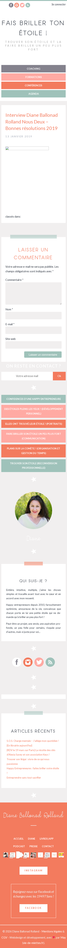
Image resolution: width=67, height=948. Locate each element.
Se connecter (59, 4)
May (63, 937)
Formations (33, 77)
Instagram (33, 870)
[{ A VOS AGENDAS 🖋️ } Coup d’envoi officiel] (12, 854)
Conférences (33, 85)
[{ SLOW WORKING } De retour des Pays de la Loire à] (33, 854)
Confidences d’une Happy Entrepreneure (33, 398)
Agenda (33, 93)
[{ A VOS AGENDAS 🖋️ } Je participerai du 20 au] (26, 854)
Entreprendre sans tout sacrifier (24, 777)
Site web (10, 338)
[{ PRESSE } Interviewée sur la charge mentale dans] (61, 854)
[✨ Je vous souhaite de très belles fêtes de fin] (54, 854)
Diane (31, 838)
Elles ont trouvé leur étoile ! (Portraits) (33, 423)
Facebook (33, 908)
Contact (48, 846)
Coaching (33, 68)
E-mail (10, 324)
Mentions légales (52, 931)
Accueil (18, 838)
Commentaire (14, 279)
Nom (9, 309)
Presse (33, 846)
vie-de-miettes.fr (33, 942)
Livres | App (46, 838)
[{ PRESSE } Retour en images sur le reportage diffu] (5, 854)
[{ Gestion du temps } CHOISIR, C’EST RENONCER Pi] (40, 854)
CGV (4, 937)
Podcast (19, 846)
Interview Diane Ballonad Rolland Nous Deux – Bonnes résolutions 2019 (31, 121)
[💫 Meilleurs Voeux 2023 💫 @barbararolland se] (47, 854)
